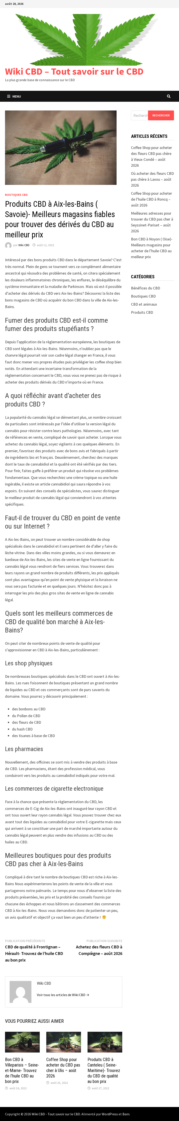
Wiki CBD (23, 245)
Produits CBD (142, 312)
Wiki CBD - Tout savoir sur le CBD (56, 1114)
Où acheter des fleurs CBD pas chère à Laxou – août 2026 (152, 179)
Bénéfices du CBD (145, 288)
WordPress (110, 1114)
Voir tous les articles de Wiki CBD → (63, 995)
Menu (16, 96)
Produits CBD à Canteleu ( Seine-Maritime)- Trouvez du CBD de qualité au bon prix (104, 1070)
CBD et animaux (144, 304)
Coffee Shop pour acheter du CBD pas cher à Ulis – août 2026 (63, 1068)
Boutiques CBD (16, 195)
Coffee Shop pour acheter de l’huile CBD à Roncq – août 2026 (151, 199)
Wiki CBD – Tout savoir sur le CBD (74, 71)
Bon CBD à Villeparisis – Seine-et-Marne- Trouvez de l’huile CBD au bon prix (22, 1070)
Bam (125, 1114)
